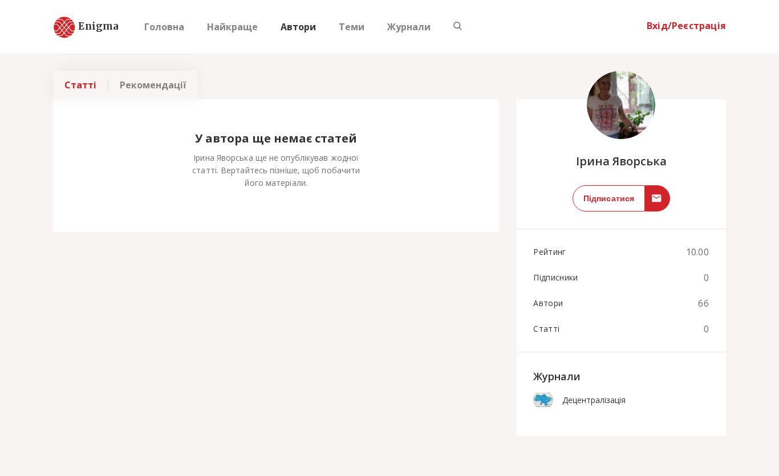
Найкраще (232, 27)
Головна (164, 27)
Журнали (409, 27)
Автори (298, 27)
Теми (351, 27)
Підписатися (608, 198)
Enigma (88, 26)
